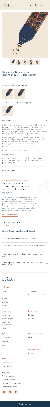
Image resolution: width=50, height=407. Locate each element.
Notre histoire (7, 338)
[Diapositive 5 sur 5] (37, 62)
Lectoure (5, 302)
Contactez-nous (25, 404)
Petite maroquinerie (9, 319)
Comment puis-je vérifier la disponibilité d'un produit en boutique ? (22, 255)
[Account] (35, 5)
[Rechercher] (30, 5)
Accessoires (6, 315)
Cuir (3, 345)
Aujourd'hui (6, 341)
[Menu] (47, 5)
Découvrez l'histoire (10, 215)
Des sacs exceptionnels (36, 295)
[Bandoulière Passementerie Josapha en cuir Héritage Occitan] (7, 111)
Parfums (31, 315)
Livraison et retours (9, 170)
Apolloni (5, 298)
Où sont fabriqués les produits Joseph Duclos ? (18, 231)
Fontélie (4, 306)
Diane (4, 291)
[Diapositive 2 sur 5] (19, 62)
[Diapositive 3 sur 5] (25, 62)
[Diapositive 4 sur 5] (31, 62)
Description (6, 120)
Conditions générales (9, 387)
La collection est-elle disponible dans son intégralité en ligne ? (23, 247)
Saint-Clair (5, 295)
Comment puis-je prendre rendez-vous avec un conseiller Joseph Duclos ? (22, 263)
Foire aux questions (8, 376)
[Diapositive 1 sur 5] (12, 62)
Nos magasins (7, 366)
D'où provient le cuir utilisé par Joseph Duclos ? (19, 239)
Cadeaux (31, 319)
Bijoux (4, 328)
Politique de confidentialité (11, 383)
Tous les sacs (32, 291)
